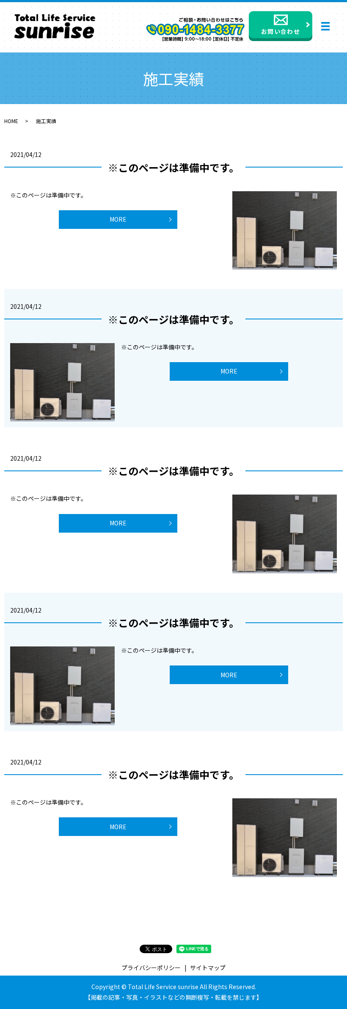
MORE (118, 219)
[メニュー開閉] (325, 26)
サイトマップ (208, 967)
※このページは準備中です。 (173, 167)
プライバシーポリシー (151, 967)
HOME (11, 120)
